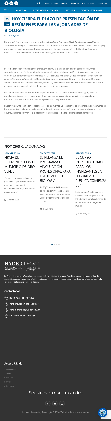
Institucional (51, 3)
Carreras (74, 3)
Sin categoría (13, 35)
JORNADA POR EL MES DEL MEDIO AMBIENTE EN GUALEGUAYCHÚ (88, 164)
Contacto (102, 3)
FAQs (8, 382)
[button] (52, 244)
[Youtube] (11, 3)
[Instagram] (16, 3)
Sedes (64, 3)
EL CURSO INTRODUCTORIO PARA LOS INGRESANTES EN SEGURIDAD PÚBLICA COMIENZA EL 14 (55, 171)
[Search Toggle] (39, 3)
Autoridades (88, 3)
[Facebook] (6, 3)
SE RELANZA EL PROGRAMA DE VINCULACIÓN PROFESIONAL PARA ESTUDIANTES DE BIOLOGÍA (19, 169)
